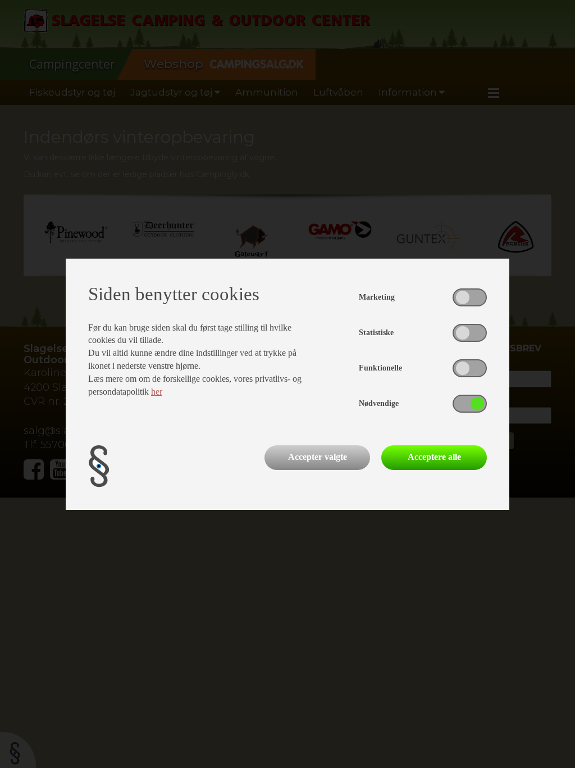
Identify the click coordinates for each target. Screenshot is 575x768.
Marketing (377, 297)
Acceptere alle (434, 457)
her (156, 391)
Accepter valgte (317, 457)
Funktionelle (380, 368)
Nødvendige (379, 403)
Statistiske (376, 332)
